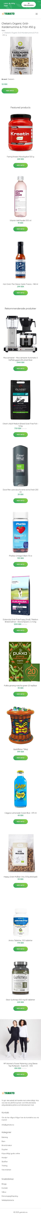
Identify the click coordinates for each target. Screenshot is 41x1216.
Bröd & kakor (7, 1145)
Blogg (4, 1184)
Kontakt (5, 1188)
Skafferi (5, 1162)
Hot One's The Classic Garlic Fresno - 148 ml (20, 284)
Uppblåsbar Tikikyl (20, 749)
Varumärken (6, 1170)
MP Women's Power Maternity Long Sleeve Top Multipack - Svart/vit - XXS (20, 1064)
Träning (4, 1166)
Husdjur (4, 1157)
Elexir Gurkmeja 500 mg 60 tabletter (20, 1000)
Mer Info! (10, 91)
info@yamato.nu (8, 1125)
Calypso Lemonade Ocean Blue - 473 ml (21, 813)
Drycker (5, 1149)
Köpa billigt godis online (11, 1153)
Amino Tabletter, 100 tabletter (20, 940)
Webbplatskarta (8, 1200)
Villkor (4, 1192)
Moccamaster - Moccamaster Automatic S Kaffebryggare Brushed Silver (20, 359)
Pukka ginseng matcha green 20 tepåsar (20, 685)
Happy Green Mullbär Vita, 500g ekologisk (20, 877)
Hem (3, 30)
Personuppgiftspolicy (10, 1196)
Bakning (5, 1137)
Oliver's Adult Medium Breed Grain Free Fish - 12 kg (20, 425)
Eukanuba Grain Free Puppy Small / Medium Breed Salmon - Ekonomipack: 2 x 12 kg (20, 620)
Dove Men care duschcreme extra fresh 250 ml (20, 491)
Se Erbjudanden (29, 4)
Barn (3, 1141)
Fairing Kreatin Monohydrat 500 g (20, 157)
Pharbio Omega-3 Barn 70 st (20, 556)
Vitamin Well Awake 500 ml (20, 220)
